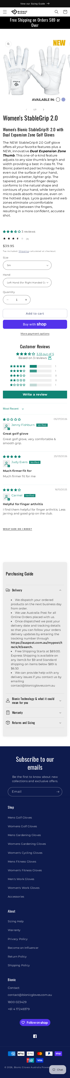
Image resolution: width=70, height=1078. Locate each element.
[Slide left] (26, 109)
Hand (6, 274)
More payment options (35, 333)
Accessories (16, 896)
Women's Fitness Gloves (25, 870)
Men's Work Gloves (21, 879)
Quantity (9, 292)
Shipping (24, 251)
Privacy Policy (18, 939)
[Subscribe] (57, 791)
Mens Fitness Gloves (22, 861)
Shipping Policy (19, 965)
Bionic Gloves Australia (27, 1067)
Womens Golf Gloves (22, 826)
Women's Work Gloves (23, 888)
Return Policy (17, 956)
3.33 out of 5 (45, 354)
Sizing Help (16, 921)
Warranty (14, 930)
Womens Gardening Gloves (27, 844)
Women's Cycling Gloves (25, 853)
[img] (12, 419)
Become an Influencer (23, 948)
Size (6, 257)
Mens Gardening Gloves (24, 835)
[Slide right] (43, 109)
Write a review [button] (35, 394)
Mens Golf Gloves (20, 817)
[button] (5, 12)
